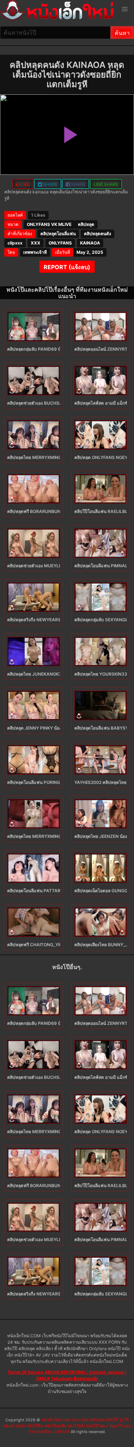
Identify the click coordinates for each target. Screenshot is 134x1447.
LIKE (25, 184)
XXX (35, 243)
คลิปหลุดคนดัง (97, 233)
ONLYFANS (60, 243)
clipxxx (15, 243)
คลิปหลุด (86, 224)
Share (50, 184)
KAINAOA (90, 243)
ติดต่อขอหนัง (86, 1378)
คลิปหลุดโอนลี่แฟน (58, 233)
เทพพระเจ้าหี (35, 252)
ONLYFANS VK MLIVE (49, 224)
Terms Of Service (26, 1372)
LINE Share (106, 184)
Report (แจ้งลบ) (67, 267)
